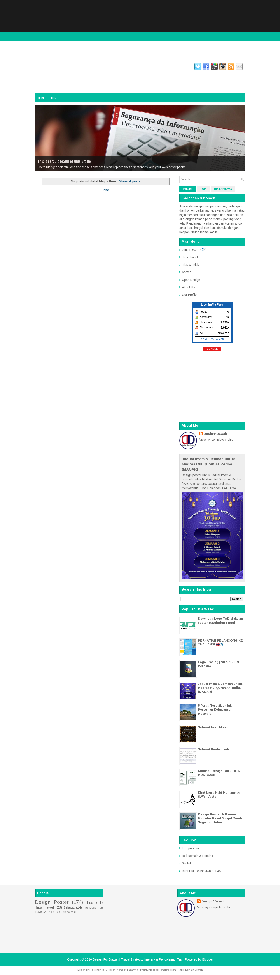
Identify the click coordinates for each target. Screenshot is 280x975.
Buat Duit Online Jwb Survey (201, 871)
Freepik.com (190, 848)
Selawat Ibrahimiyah (213, 749)
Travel (38, 911)
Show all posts (129, 181)
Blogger (207, 959)
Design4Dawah (215, 433)
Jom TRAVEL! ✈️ (194, 249)
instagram (58, 67)
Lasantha (132, 969)
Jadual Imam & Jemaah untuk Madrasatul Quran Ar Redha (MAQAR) (208, 464)
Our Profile (189, 294)
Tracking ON (217, 339)
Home (41, 98)
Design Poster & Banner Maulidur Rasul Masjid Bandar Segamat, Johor (221, 818)
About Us (188, 287)
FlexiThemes (96, 969)
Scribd (186, 863)
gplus (91, 67)
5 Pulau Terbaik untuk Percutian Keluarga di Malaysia (215, 709)
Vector (186, 272)
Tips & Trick (190, 264)
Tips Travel (190, 257)
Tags (203, 189)
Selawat (69, 907)
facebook (40, 67)
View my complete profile (216, 439)
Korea (70, 912)
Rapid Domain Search (190, 969)
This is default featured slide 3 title (64, 161)
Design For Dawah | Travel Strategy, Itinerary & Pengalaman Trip (80, 80)
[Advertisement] (140, 30)
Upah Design (191, 280)
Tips (53, 98)
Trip (49, 911)
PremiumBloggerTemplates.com (158, 969)
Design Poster (52, 902)
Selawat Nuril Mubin (213, 727)
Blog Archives (223, 189)
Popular (187, 189)
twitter (77, 67)
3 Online (205, 339)
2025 (59, 912)
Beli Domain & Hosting (197, 855)
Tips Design (90, 907)
